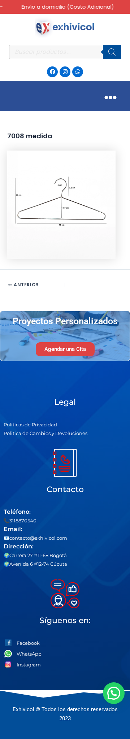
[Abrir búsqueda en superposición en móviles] (65, 52)
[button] (114, 693)
